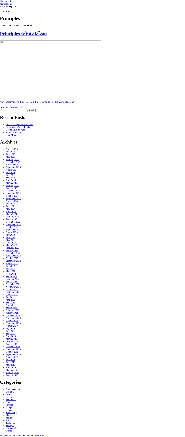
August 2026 (12, 149)
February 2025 (12, 185)
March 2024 (11, 214)
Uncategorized (12, 428)
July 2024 (10, 203)
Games (9, 410)
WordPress (40, 435)
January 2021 (12, 313)
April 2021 (11, 305)
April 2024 (11, 211)
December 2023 (13, 222)
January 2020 (12, 344)
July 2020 (10, 328)
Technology (11, 423)
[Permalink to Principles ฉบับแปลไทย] (50, 96)
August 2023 (12, 232)
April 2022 (11, 274)
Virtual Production (14, 132)
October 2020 (12, 320)
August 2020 (12, 326)
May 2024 (10, 209)
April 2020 (11, 336)
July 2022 (10, 266)
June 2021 (10, 300)
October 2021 (12, 289)
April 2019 (11, 367)
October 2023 (12, 227)
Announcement (13, 389)
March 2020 (11, 339)
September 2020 (13, 323)
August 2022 (12, 263)
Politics (9, 420)
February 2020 (12, 341)
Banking (10, 392)
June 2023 (10, 237)
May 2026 (10, 157)
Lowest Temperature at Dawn (19, 124)
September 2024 (13, 198)
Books (5, 107)
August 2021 (12, 294)
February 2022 (12, 279)
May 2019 (10, 365)
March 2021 (11, 307)
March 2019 (11, 370)
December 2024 (13, 190)
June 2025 (10, 175)
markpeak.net (6, 4)
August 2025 (12, 170)
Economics (11, 399)
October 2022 (12, 258)
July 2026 (10, 151)
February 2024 (12, 216)
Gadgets (9, 407)
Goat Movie (11, 135)
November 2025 (13, 164)
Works (9, 430)
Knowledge (11, 412)
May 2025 (10, 177)
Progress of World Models (18, 127)
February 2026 (12, 159)
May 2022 (10, 271)
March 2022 (11, 276)
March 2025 (11, 183)
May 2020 (10, 333)
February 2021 (12, 310)
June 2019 (10, 362)
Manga (9, 415)
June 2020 (10, 331)
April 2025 (11, 180)
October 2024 (12, 196)
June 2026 (10, 154)
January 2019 (12, 375)
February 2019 (12, 372)
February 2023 (12, 248)
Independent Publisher (10, 435)
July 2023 (10, 235)
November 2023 (13, 224)
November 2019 (13, 349)
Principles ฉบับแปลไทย (23, 33)
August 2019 (12, 357)
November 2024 (13, 193)
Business (10, 397)
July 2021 (10, 297)
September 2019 (13, 354)
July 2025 (10, 172)
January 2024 (12, 219)
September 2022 (13, 261)
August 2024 (12, 201)
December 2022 (13, 253)
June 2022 (10, 268)
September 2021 (13, 292)
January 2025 (12, 188)
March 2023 (11, 245)
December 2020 (13, 315)
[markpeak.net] (7, 1)
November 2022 (13, 255)
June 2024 (10, 206)
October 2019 (12, 352)
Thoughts (10, 425)
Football (9, 405)
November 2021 (13, 287)
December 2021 (13, 284)
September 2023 (13, 229)
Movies (9, 417)
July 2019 (10, 359)
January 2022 (12, 281)
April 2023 (11, 242)
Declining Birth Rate (15, 129)
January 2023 (12, 250)
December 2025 (13, 162)
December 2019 (13, 346)
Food (8, 402)
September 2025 (13, 167)
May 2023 (10, 240)
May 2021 (10, 302)
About (9, 11)
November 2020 (13, 318)
